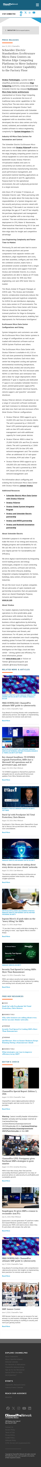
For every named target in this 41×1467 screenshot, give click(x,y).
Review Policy (10, 1430)
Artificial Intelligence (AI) (11, 749)
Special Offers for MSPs (13, 1372)
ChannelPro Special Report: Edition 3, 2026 (19, 1092)
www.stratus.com (13, 658)
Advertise (8, 1397)
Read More (6, 721)
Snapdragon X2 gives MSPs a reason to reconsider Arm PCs (20, 1212)
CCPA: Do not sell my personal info (17, 1443)
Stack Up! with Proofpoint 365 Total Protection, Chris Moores (18, 815)
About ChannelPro (11, 1356)
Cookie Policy (10, 1438)
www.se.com (7, 600)
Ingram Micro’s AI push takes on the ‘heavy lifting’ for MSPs (18, 920)
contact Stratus (26, 485)
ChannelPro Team (17, 709)
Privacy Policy (10, 1435)
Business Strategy (8, 695)
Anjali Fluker (18, 925)
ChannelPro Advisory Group (14, 1367)
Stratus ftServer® (23, 147)
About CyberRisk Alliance (13, 1359)
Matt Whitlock (18, 768)
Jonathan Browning (20, 1167)
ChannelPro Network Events (15, 1385)
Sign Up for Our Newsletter (15, 1370)
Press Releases (10, 40)
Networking (12, 751)
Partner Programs (24, 751)
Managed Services (26, 695)
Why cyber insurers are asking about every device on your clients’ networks (19, 865)
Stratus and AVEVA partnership (19, 520)
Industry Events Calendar (14, 1387)
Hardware (24, 749)
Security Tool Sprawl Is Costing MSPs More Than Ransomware (19, 970)
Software (23, 697)
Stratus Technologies (11, 80)
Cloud (17, 695)
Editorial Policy (10, 1440)
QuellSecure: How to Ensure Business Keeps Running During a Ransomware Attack (20, 1041)
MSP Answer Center (21, 860)
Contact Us (9, 1427)
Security (16, 697)
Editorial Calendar (11, 1362)
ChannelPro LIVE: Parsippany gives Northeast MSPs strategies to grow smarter (18, 1161)
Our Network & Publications (15, 1364)
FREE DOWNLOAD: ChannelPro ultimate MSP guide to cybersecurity (19, 704)
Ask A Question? (10, 1375)
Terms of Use (10, 1432)
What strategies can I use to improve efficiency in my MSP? (17, 1053)
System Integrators (22, 131)
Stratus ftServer (13, 502)
